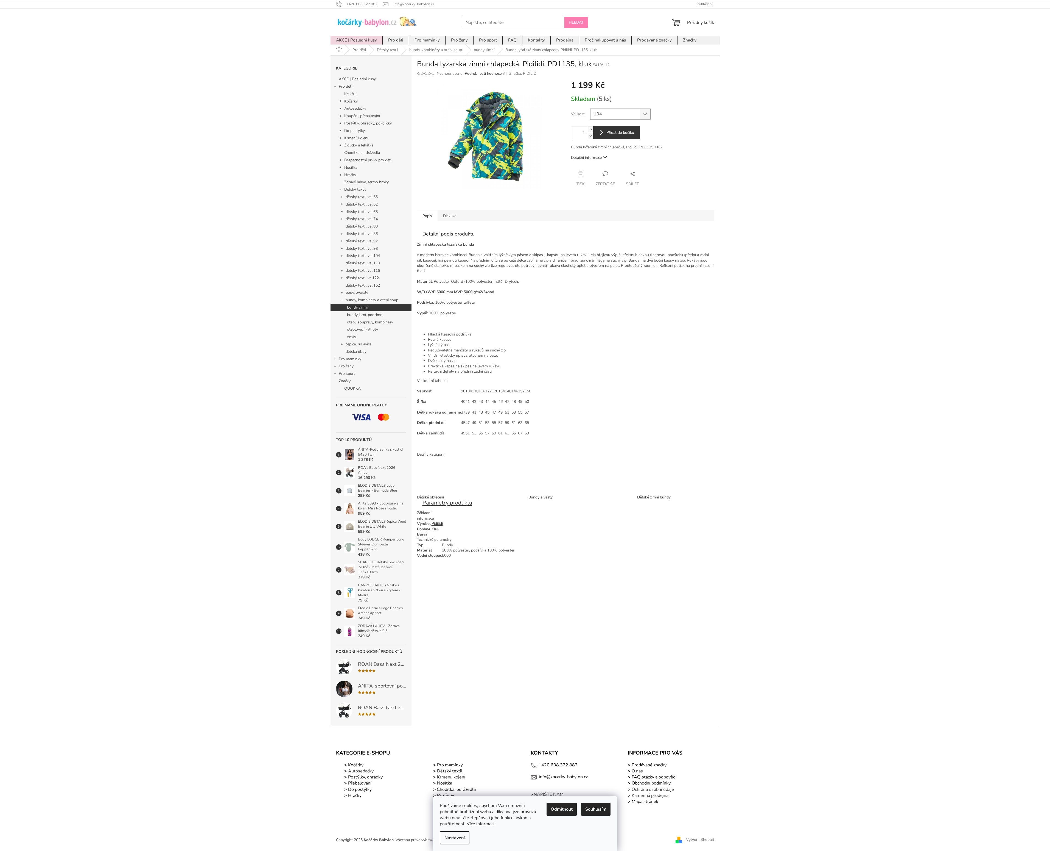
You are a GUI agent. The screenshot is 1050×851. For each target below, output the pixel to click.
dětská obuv (356, 351)
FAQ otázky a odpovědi (654, 777)
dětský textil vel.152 (363, 285)
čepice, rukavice (358, 344)
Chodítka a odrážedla (362, 152)
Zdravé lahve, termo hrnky (366, 182)
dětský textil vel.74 (362, 218)
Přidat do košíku (620, 132)
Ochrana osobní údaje (653, 789)
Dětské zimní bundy (654, 497)
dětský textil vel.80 (362, 226)
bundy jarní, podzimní (365, 314)
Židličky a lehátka (358, 145)
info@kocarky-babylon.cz (563, 777)
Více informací (480, 824)
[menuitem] (356, 40)
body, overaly (357, 292)
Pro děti (345, 86)
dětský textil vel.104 (363, 255)
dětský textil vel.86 (362, 233)
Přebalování (359, 783)
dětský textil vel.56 (362, 196)
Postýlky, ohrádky (365, 777)
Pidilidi (437, 523)
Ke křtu (350, 93)
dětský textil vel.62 (362, 204)
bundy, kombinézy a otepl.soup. (372, 300)
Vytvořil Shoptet (700, 839)
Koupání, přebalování (362, 115)
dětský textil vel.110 (363, 263)
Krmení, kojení (356, 138)
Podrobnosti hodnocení (485, 73)
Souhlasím (595, 809)
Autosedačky (355, 108)
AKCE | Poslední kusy (357, 79)
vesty (351, 336)
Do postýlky (354, 130)
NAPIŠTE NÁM (549, 794)
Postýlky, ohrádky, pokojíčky (368, 123)
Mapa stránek (645, 802)
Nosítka (350, 167)
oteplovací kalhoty (362, 329)
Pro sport (347, 373)
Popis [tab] (427, 215)
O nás (637, 771)
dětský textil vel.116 (363, 270)
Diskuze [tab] (449, 215)
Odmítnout (562, 809)
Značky (345, 381)
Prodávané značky (649, 765)
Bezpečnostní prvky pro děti (367, 160)
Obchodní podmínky (651, 783)
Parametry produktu (447, 502)
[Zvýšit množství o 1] (590, 129)
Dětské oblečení (430, 497)
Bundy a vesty (540, 497)
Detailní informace (586, 157)
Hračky (350, 175)
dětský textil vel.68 (362, 211)
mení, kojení (450, 777)
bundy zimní (357, 307)
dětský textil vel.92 (362, 241)
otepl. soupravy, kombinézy (370, 322)
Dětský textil (355, 189)
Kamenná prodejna (650, 795)
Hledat (576, 22)
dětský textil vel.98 (362, 248)
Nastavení (454, 838)
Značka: (523, 73)
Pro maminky (350, 359)
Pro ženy (346, 366)
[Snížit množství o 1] (590, 136)
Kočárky (351, 101)
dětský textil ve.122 (362, 278)
